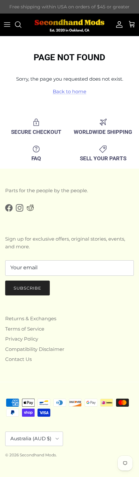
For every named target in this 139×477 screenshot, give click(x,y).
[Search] (21, 24)
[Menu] (7, 24)
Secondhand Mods (38, 454)
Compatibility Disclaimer (34, 349)
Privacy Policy (21, 339)
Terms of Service (24, 329)
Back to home (69, 91)
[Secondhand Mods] (69, 25)
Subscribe (27, 288)
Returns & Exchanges (30, 318)
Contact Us (18, 359)
